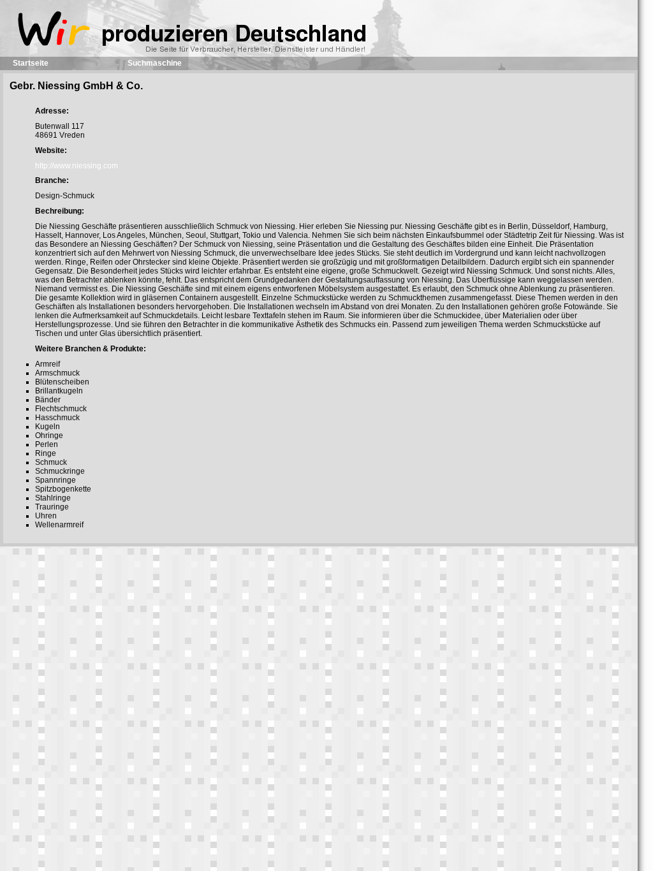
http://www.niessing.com (76, 165)
